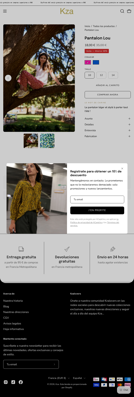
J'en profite (97, 210)
